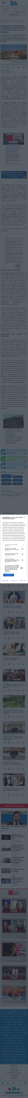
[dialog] (14, 549)
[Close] (24, 517)
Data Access (14, 580)
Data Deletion (5, 580)
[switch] (22, 549)
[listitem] (14, 545)
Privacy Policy (22, 580)
